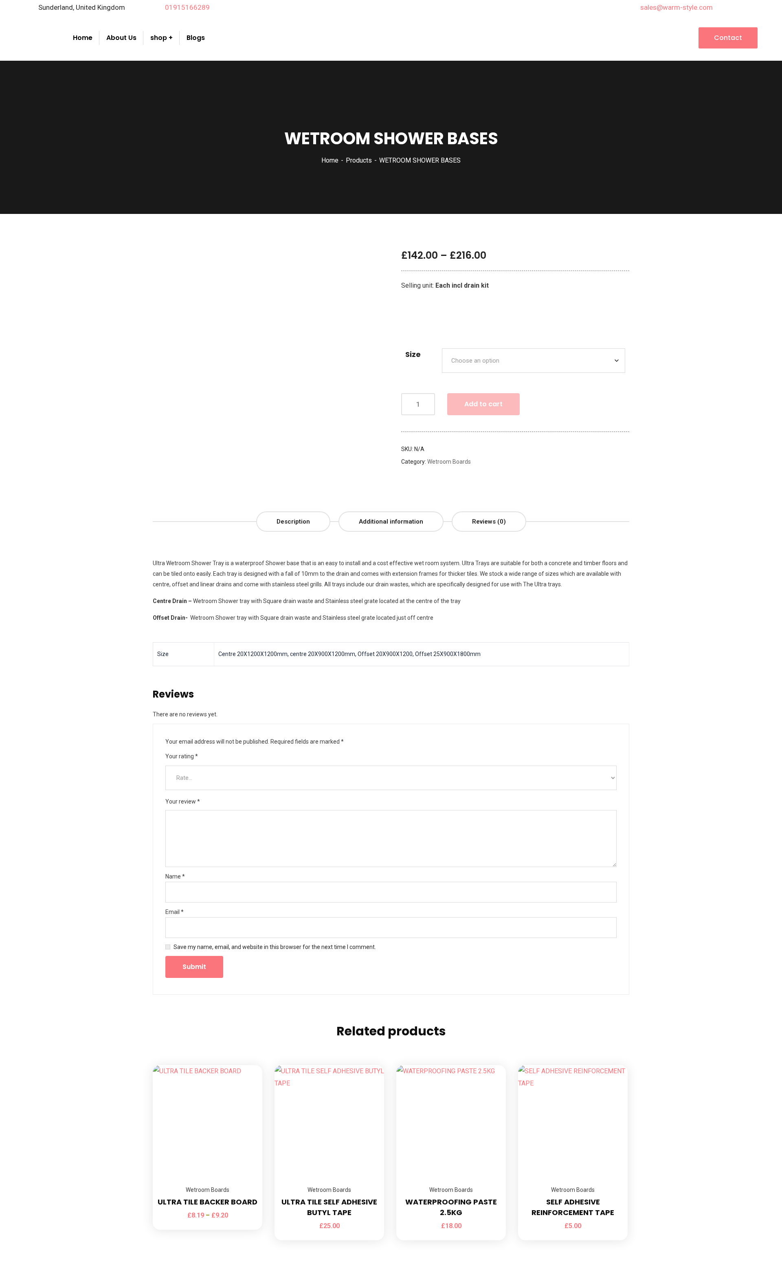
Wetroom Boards (449, 461)
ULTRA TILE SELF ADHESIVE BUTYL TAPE (329, 1207)
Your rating (181, 756)
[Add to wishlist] (246, 1085)
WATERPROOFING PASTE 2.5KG (451, 1207)
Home (329, 160)
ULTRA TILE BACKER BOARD (207, 1202)
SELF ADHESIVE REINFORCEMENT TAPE (573, 1207)
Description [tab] (293, 521)
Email (174, 912)
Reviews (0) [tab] (489, 521)
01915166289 (187, 7)
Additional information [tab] (391, 521)
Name (175, 876)
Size (413, 354)
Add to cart (483, 404)
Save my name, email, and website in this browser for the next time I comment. (275, 947)
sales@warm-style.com (676, 7)
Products (359, 160)
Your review (182, 801)
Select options (246, 1065)
